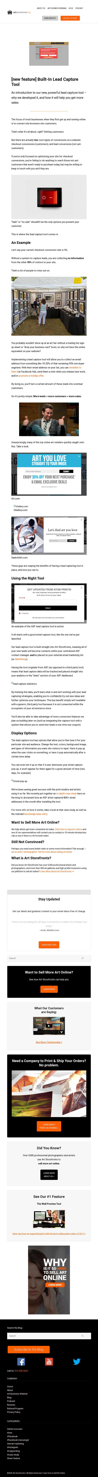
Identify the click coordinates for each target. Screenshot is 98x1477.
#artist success (14, 1429)
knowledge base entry (35, 814)
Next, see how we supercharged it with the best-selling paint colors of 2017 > (49, 1233)
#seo (9, 1432)
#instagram (12, 1447)
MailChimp (20, 659)
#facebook (12, 1436)
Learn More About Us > (49, 1175)
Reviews (11, 1405)
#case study (13, 1454)
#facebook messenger (18, 1440)
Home (10, 1386)
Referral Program (15, 1408)
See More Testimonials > (49, 1042)
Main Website (50, 18)
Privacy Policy (13, 1412)
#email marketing (15, 1443)
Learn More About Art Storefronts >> (57, 871)
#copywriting (13, 1451)
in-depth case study (66, 793)
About (10, 1390)
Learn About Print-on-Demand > (49, 1126)
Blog (71, 8)
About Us (41, 8)
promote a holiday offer (31, 375)
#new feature (13, 1458)
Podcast (79, 8)
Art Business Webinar (57, 8)
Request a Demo (70, 18)
